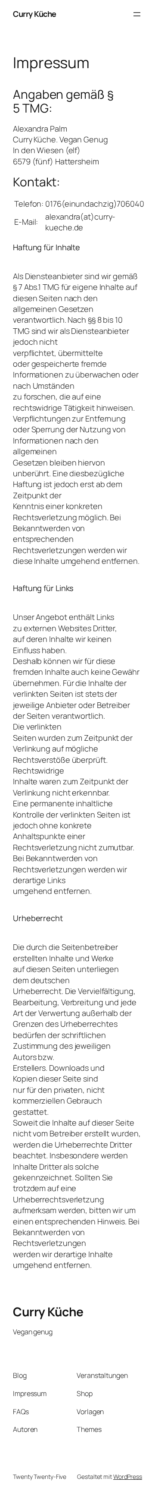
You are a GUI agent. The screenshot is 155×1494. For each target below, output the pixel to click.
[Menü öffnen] (137, 14)
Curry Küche (34, 14)
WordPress (127, 1476)
